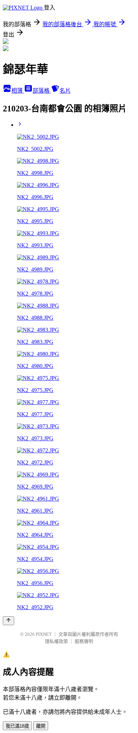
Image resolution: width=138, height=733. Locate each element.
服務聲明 (84, 641)
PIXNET (44, 634)
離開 (40, 726)
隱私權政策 (56, 641)
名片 (65, 91)
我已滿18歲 (17, 726)
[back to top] (8, 620)
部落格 (42, 91)
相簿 (17, 91)
